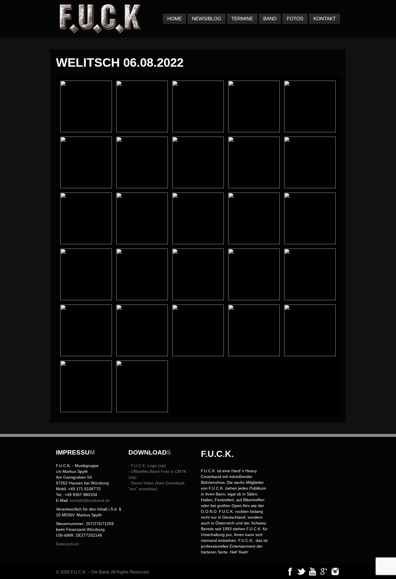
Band (270, 18)
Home (174, 18)
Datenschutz (67, 544)
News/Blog (206, 18)
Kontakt (324, 18)
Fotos (295, 18)
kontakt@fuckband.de (90, 500)
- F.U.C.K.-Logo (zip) (147, 465)
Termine (242, 18)
